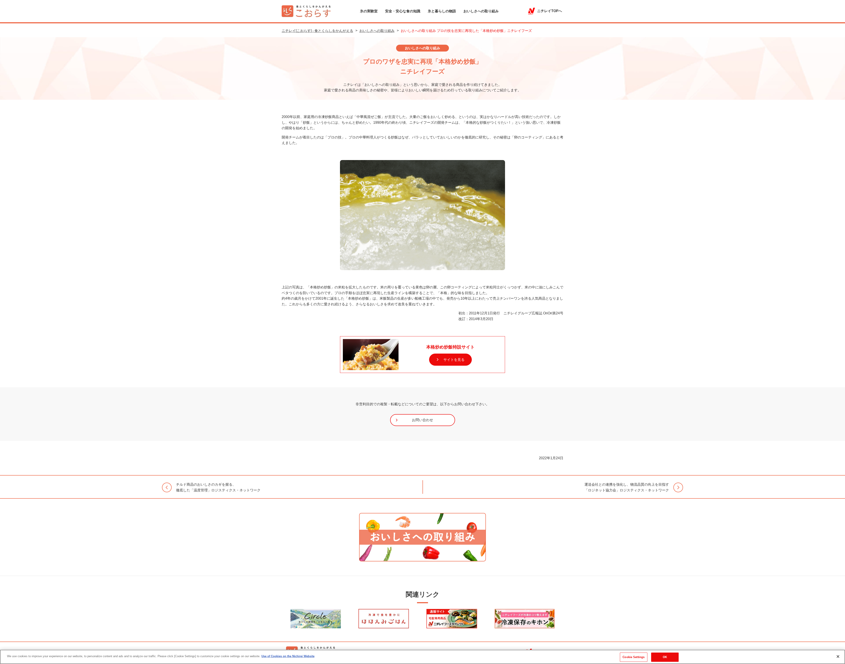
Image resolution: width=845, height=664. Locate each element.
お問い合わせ (422, 420)
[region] (422, 657)
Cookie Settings (634, 657)
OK (665, 657)
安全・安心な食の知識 (402, 11)
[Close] (838, 656)
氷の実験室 (369, 11)
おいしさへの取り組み (481, 11)
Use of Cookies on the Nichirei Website (287, 656)
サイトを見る (454, 360)
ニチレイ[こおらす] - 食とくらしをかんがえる (317, 31)
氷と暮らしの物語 (442, 11)
